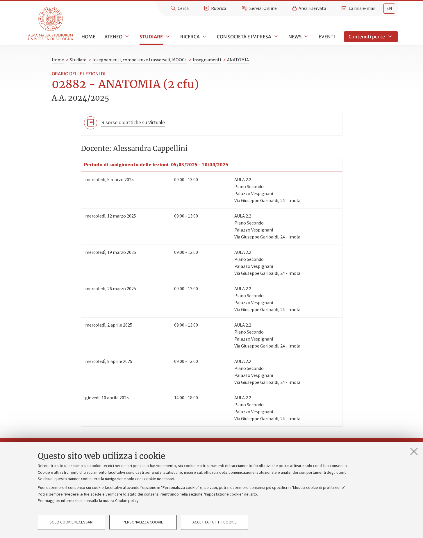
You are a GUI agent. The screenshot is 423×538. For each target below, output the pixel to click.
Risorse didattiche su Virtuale (133, 122)
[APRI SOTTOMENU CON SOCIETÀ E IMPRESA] (275, 36)
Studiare (151, 37)
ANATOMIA (238, 60)
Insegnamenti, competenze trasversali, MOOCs (139, 60)
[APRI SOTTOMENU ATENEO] (126, 36)
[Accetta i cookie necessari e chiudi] (414, 451)
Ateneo (113, 37)
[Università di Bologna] (51, 23)
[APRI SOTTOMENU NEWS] (305, 36)
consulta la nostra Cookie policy (111, 501)
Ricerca (190, 37)
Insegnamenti (207, 60)
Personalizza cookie (143, 522)
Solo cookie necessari (71, 522)
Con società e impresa (244, 37)
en (389, 8)
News (294, 37)
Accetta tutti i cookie (214, 522)
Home (88, 37)
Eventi (327, 37)
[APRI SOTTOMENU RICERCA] (204, 36)
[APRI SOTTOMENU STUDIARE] (167, 36)
